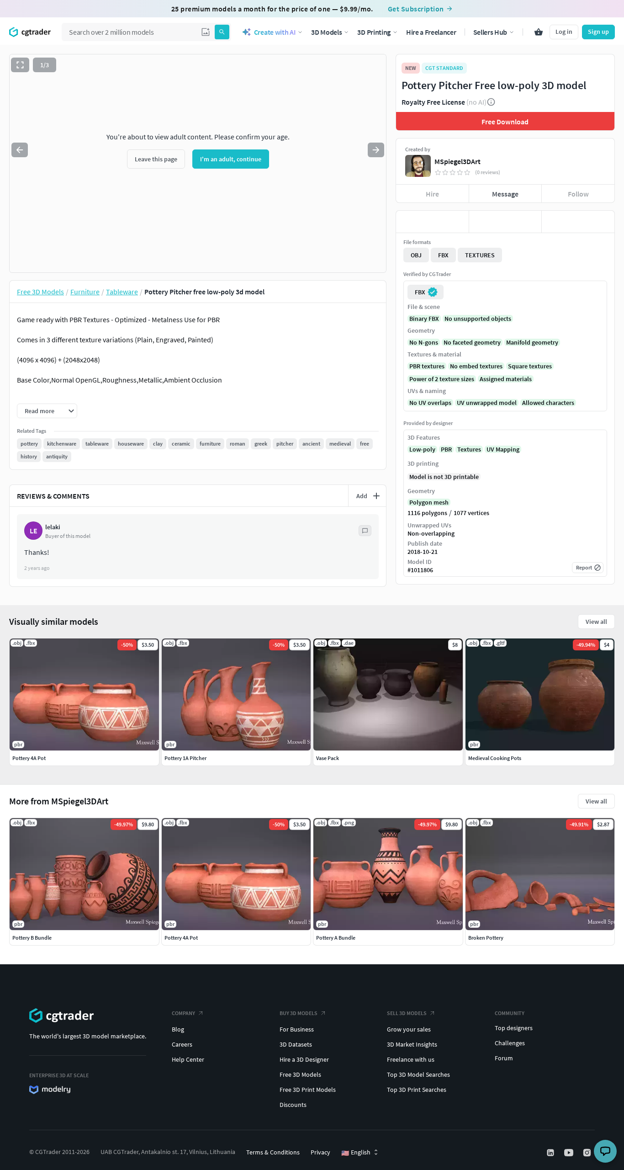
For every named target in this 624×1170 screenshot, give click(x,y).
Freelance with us (410, 1059)
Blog (178, 1029)
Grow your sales (409, 1029)
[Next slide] (376, 150)
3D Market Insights (412, 1044)
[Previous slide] (19, 150)
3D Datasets (296, 1044)
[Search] (222, 32)
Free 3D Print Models (308, 1089)
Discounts (293, 1105)
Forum (504, 1058)
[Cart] (538, 32)
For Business (297, 1029)
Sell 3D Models (407, 1013)
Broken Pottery (485, 937)
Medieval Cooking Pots (494, 758)
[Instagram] (588, 1153)
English (355, 1152)
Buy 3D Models (298, 1013)
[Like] (432, 222)
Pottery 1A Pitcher (185, 758)
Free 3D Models (300, 1074)
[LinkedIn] (551, 1152)
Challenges (510, 1043)
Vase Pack (327, 758)
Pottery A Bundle (335, 937)
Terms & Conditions (273, 1152)
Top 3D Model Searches (418, 1074)
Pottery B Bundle (32, 937)
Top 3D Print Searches (416, 1089)
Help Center (188, 1059)
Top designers (514, 1028)
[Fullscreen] (20, 65)
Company (183, 1013)
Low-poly (422, 449)
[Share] (578, 222)
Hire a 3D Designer (304, 1059)
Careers (182, 1044)
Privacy (320, 1152)
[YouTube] (569, 1152)
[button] (205, 32)
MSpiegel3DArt (457, 161)
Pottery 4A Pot (181, 937)
